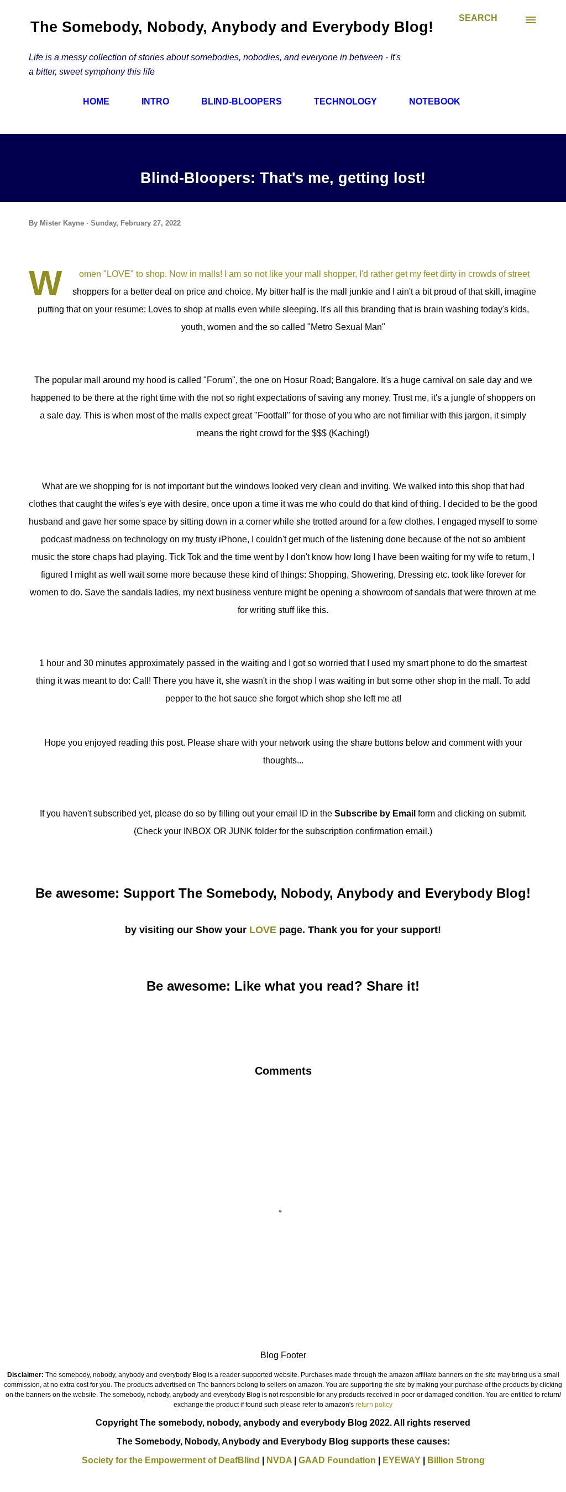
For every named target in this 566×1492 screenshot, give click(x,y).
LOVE (262, 929)
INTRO (155, 101)
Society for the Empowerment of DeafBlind (171, 1460)
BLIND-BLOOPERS (241, 101)
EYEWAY (401, 1460)
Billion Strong (456, 1460)
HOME (96, 101)
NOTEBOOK (434, 101)
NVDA (279, 1460)
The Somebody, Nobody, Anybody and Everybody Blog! (231, 27)
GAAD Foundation (337, 1460)
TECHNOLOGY (345, 101)
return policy (373, 1405)
